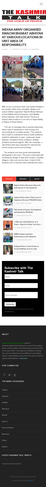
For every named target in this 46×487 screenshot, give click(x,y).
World (4, 415)
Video (4, 440)
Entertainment (8, 428)
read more (23, 358)
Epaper (5, 447)
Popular (9, 179)
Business (5, 434)
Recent (37, 179)
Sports (4, 421)
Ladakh (5, 402)
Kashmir (5, 396)
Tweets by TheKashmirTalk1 (11, 464)
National (5, 409)
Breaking (23, 179)
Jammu (4, 390)
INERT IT (31, 480)
